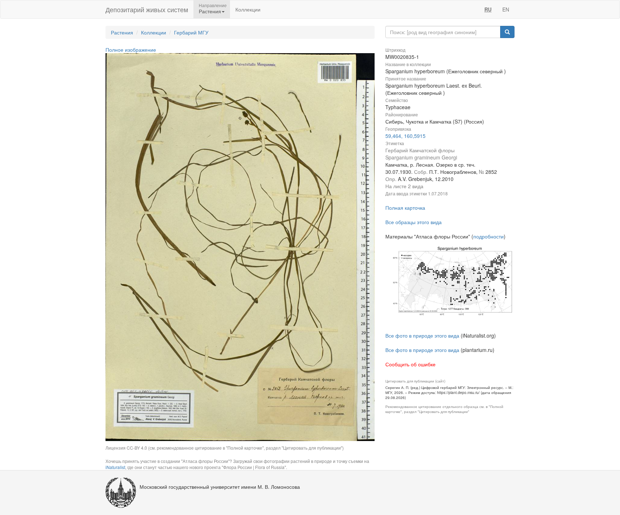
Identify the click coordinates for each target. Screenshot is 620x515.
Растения (122, 32)
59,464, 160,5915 (405, 135)
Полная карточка (405, 207)
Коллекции (247, 9)
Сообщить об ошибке (410, 364)
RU (488, 9)
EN (505, 9)
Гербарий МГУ (191, 32)
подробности (488, 236)
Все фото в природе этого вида (422, 335)
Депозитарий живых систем (146, 9)
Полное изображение (130, 49)
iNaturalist (115, 467)
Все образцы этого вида (413, 222)
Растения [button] (210, 11)
